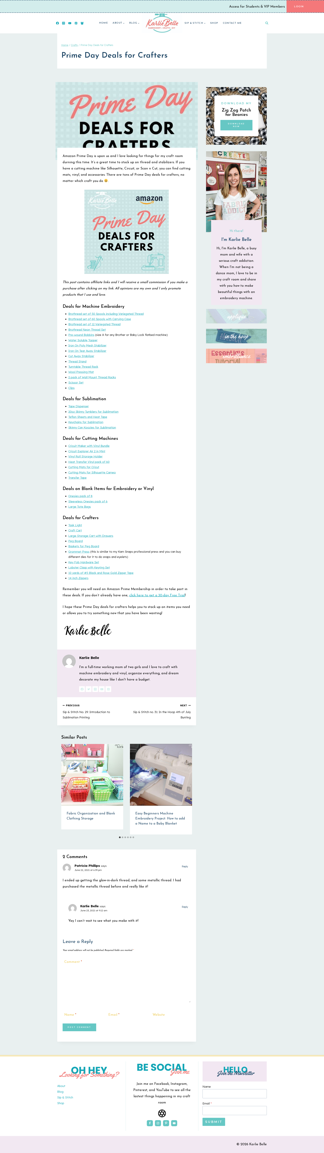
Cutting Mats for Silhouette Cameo (92, 472)
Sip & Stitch (65, 1097)
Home (103, 23)
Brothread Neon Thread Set (87, 329)
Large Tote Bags (79, 506)
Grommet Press (78, 551)
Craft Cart (75, 530)
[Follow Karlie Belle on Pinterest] (108, 689)
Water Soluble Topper (83, 340)
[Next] (188, 789)
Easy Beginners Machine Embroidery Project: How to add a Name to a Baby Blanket (160, 818)
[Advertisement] (236, 507)
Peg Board (75, 541)
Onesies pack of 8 (80, 496)
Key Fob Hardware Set (83, 562)
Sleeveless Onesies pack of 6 (87, 501)
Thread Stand (77, 361)
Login (299, 6)
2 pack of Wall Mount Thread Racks (92, 377)
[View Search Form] (266, 23)
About (61, 1086)
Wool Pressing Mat (81, 372)
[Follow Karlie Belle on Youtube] (102, 689)
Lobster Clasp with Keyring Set (89, 567)
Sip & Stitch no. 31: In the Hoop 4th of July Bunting (162, 711)
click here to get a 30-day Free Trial (157, 595)
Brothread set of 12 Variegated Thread (94, 324)
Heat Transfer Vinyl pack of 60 (89, 462)
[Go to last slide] (64, 789)
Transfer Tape (77, 477)
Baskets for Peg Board (83, 546)
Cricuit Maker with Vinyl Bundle (89, 446)
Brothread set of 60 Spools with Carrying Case (99, 319)
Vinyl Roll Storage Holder (85, 456)
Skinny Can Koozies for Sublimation (92, 427)
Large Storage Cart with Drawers (90, 536)
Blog (60, 1091)
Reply (185, 866)
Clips (71, 388)
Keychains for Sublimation (85, 422)
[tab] (120, 837)
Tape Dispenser (78, 406)
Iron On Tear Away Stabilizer (87, 351)
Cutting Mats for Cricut (83, 467)
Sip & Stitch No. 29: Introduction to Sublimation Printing (86, 711)
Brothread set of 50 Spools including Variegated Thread (106, 313)
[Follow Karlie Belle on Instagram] (95, 689)
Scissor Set (76, 382)
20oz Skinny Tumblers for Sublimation (93, 411)
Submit (213, 1122)
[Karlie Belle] (162, 23)
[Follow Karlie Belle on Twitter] (88, 689)
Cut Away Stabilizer (81, 356)
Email (113, 1015)
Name (70, 1015)
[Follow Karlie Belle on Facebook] (82, 689)
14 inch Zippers (78, 578)
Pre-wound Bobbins (81, 335)
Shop (214, 23)
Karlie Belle (89, 658)
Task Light (75, 525)
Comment (73, 962)
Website (159, 1015)
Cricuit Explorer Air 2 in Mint (86, 451)
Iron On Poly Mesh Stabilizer (87, 345)
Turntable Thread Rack (83, 366)
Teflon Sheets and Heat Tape (87, 417)
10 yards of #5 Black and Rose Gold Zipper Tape (100, 573)
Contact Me (232, 23)
